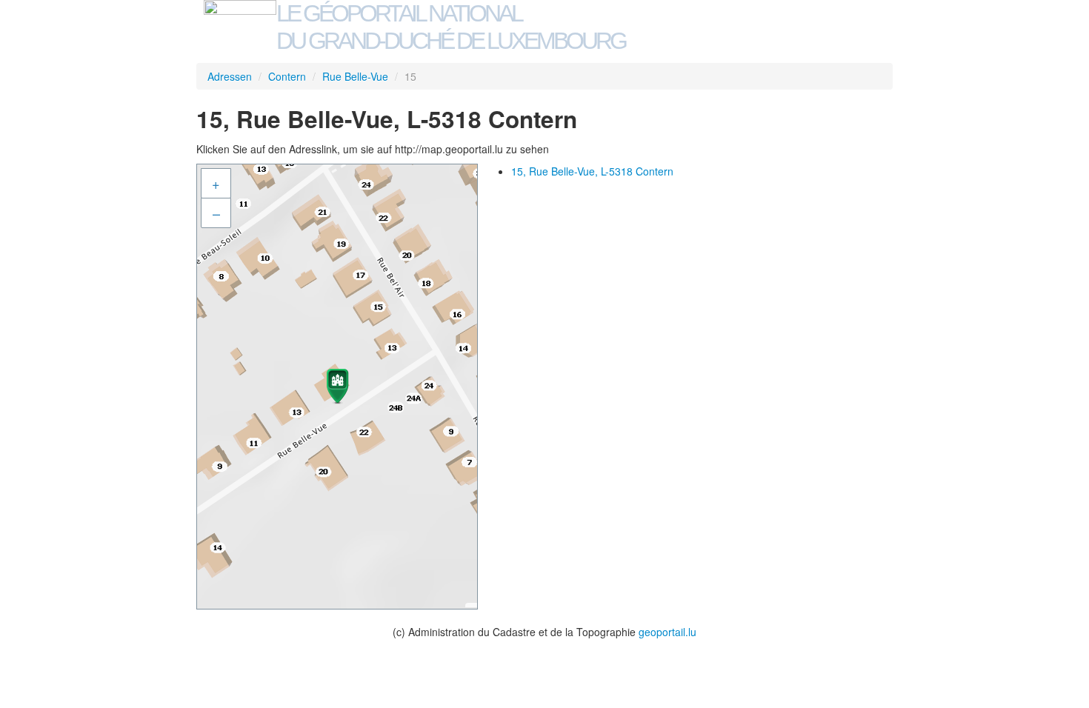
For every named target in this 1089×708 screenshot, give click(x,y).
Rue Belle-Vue (355, 76)
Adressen (229, 76)
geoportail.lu (667, 631)
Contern (287, 76)
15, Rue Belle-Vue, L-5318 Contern (592, 171)
